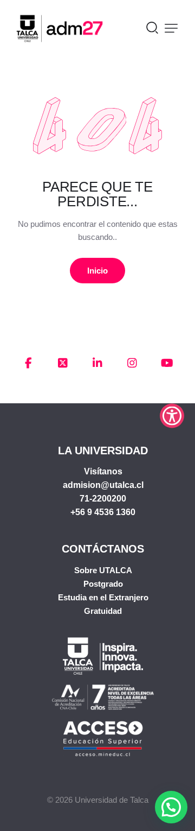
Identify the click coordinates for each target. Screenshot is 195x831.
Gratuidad (103, 611)
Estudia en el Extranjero (103, 597)
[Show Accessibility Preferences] (172, 415)
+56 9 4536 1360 (102, 512)
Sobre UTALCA (103, 570)
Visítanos (103, 471)
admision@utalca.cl (103, 485)
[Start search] (152, 27)
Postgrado (103, 583)
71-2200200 (103, 498)
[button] (171, 28)
